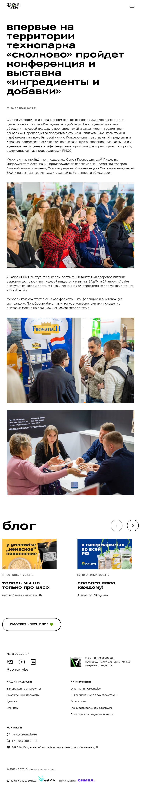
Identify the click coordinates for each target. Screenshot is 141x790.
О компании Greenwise (85, 688)
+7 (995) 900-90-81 (24, 740)
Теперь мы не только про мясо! (26, 585)
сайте (63, 308)
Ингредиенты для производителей (93, 695)
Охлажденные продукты (23, 695)
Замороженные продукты (24, 688)
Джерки (12, 701)
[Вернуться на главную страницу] (13, 6)
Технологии (78, 701)
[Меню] (132, 6)
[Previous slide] (116, 525)
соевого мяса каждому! (96, 585)
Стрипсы (12, 707)
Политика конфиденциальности (91, 714)
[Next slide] (133, 525)
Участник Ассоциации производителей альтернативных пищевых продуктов (107, 661)
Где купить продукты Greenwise (91, 707)
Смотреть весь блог (29, 624)
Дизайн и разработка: (21, 780)
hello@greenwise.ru (24, 734)
